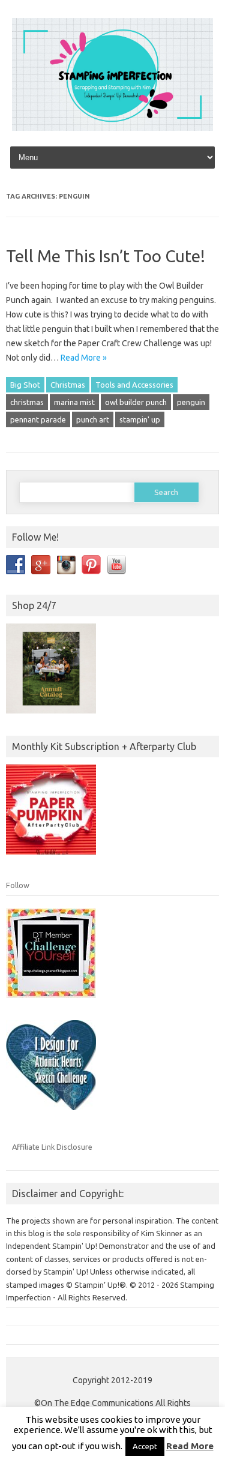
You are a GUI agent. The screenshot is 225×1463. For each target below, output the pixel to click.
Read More (190, 1446)
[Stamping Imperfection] (112, 128)
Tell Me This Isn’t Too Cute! (105, 256)
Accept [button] (145, 1446)
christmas (27, 402)
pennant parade (38, 419)
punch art (92, 419)
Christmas (67, 384)
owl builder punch (136, 402)
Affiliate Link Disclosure (52, 1147)
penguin (191, 402)
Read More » (84, 357)
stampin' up (139, 419)
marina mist (74, 402)
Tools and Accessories (134, 384)
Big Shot (25, 384)
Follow (17, 885)
